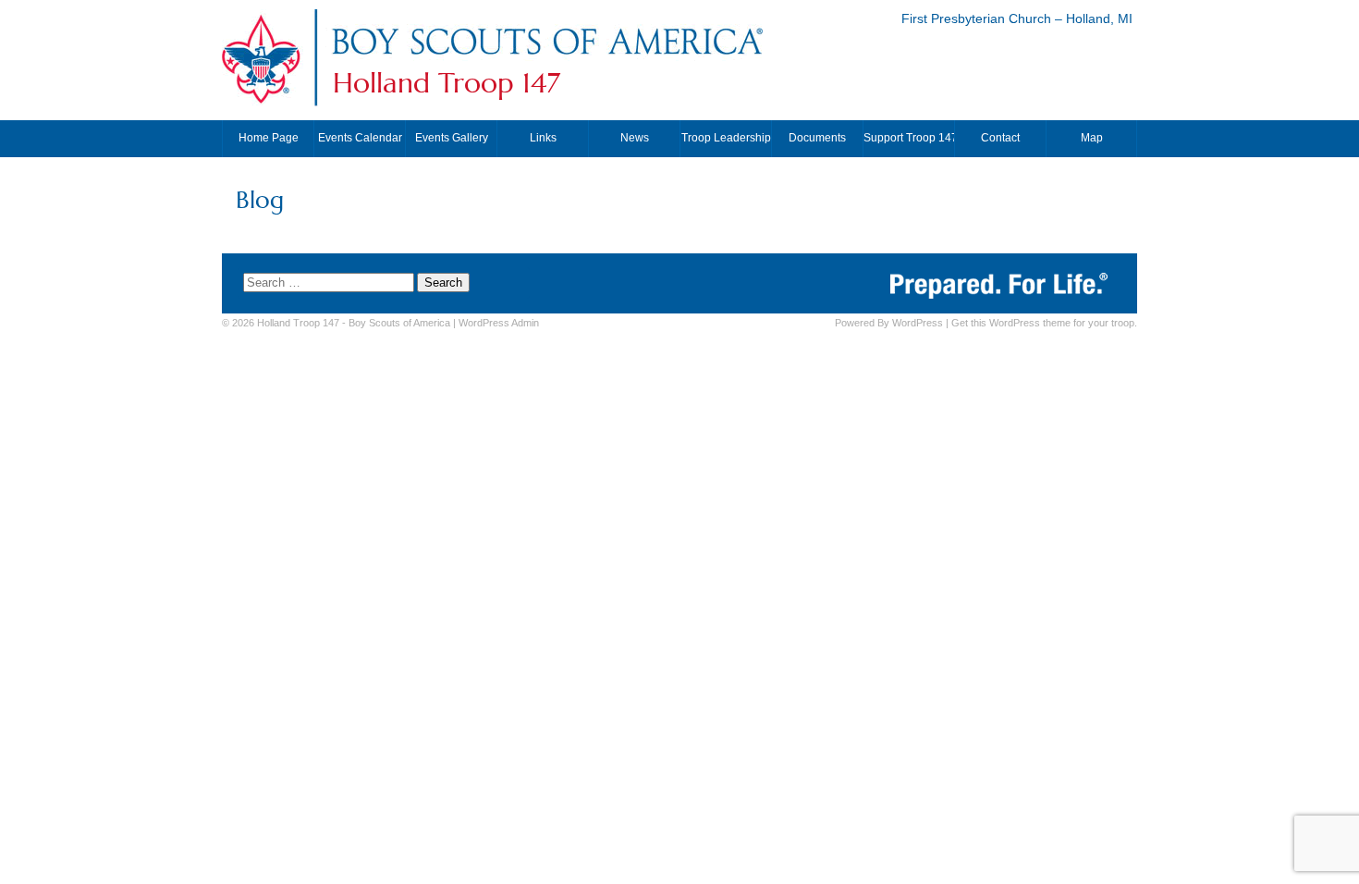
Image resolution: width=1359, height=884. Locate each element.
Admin (499, 322)
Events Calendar (360, 137)
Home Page (269, 137)
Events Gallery (451, 137)
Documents (817, 137)
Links (543, 137)
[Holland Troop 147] (546, 59)
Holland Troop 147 (446, 83)
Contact (1000, 137)
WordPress (917, 322)
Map (1092, 137)
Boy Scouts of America (399, 322)
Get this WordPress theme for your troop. (1044, 322)
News (634, 137)
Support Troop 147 (908, 137)
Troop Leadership (726, 137)
